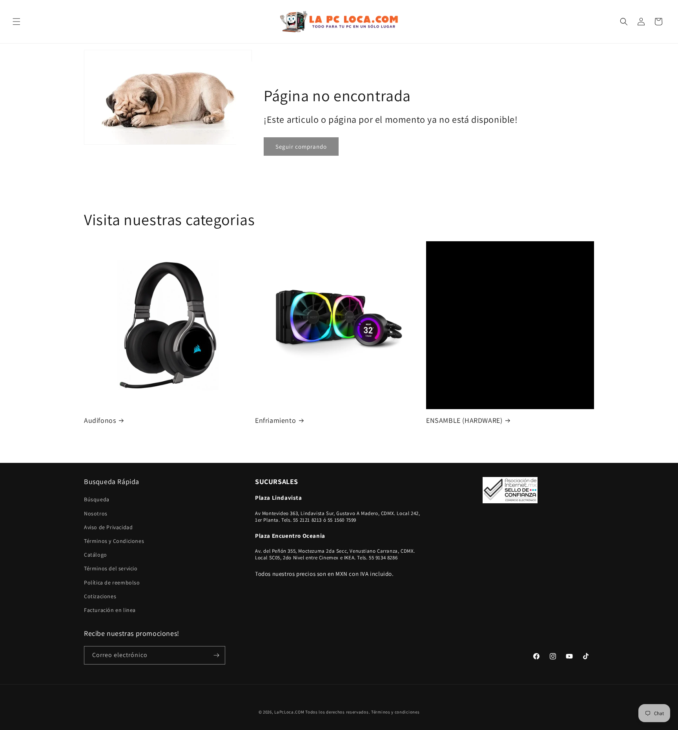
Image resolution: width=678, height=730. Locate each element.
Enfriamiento (275, 420)
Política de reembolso (112, 582)
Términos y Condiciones (114, 540)
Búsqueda (96, 499)
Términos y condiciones (395, 712)
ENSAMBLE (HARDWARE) (464, 420)
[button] (16, 21)
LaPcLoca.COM (289, 712)
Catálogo (95, 554)
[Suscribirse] (216, 655)
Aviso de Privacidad (108, 527)
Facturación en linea (110, 609)
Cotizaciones (100, 596)
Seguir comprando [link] (301, 146)
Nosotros (96, 513)
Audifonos (100, 420)
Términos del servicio (111, 568)
